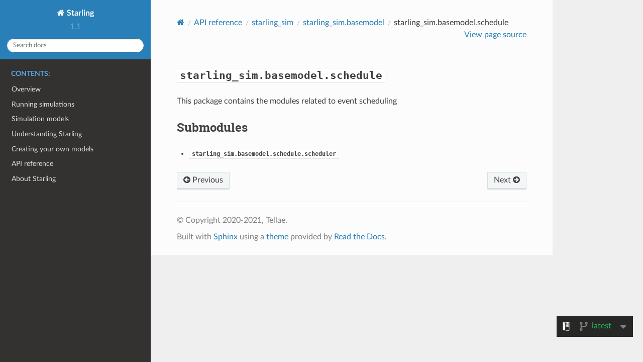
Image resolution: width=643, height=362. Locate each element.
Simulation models (40, 119)
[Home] (180, 22)
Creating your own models (52, 149)
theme (277, 237)
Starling (79, 13)
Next (503, 180)
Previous (206, 180)
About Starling (34, 179)
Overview (26, 89)
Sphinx (225, 237)
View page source (495, 35)
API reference (32, 163)
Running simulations (43, 104)
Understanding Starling (47, 134)
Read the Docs (359, 237)
